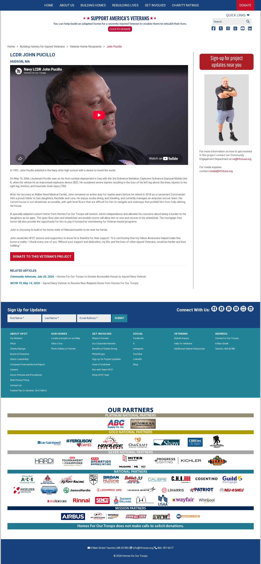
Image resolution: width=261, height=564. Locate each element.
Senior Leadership (19, 359)
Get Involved (155, 5)
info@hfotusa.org (143, 547)
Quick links (236, 15)
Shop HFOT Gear (100, 375)
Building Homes (93, 5)
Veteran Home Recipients (86, 46)
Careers (14, 369)
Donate (245, 5)
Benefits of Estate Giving (104, 348)
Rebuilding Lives (125, 5)
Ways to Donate (100, 338)
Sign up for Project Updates (106, 359)
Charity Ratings (185, 5)
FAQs (13, 343)
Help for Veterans (183, 343)
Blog (135, 364)
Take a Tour (57, 343)
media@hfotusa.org (221, 171)
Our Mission (16, 338)
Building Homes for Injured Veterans (42, 46)
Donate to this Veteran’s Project (42, 256)
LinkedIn (137, 359)
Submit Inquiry (181, 338)
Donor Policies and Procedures (26, 375)
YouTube (137, 354)
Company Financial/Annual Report (27, 364)
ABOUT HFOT (19, 333)
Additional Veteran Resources (189, 348)
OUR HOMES (59, 333)
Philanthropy (98, 354)
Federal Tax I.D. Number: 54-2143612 (28, 390)
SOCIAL (138, 333)
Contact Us (15, 385)
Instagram (138, 348)
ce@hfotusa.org (241, 159)
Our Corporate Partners (103, 343)
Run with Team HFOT (102, 369)
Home (48, 5)
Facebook (138, 338)
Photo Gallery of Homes (63, 348)
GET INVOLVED (102, 333)
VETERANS (181, 333)
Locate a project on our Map (65, 338)
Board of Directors (19, 354)
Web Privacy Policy (19, 380)
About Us (67, 5)
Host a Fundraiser (101, 364)
